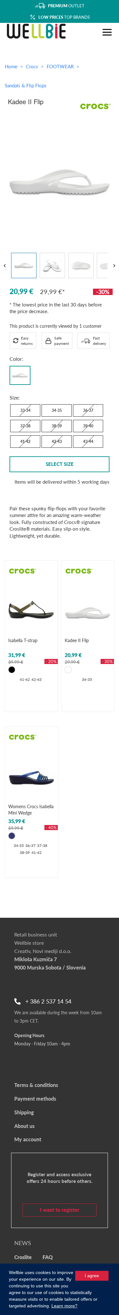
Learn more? (64, 1305)
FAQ (48, 1257)
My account (27, 1139)
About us (24, 1126)
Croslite (23, 1257)
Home (11, 66)
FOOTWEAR (61, 66)
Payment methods (35, 1099)
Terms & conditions (36, 1085)
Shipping (24, 1112)
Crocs (32, 66)
